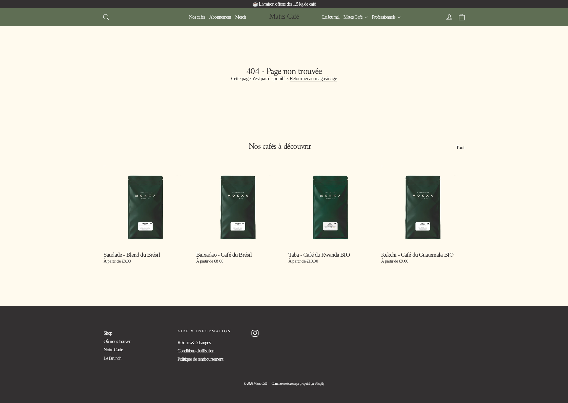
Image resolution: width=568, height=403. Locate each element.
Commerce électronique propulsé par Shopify (298, 383)
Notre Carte (113, 349)
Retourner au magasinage (313, 78)
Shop (108, 333)
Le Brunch (112, 358)
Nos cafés (197, 17)
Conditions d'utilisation (196, 350)
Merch (240, 17)
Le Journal (331, 17)
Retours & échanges (194, 342)
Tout (460, 147)
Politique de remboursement (200, 359)
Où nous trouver (117, 341)
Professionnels (384, 17)
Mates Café (284, 16)
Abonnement (220, 17)
